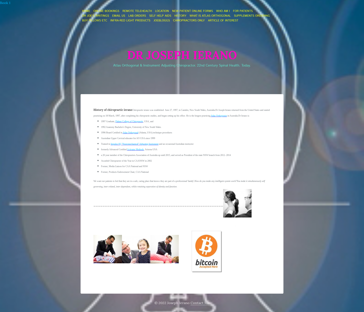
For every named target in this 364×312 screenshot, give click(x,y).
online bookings (106, 11)
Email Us (118, 16)
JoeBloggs (162, 21)
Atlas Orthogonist (219, 115)
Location (162, 11)
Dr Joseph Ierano (182, 55)
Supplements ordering (252, 16)
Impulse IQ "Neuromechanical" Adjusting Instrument (134, 144)
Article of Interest (223, 21)
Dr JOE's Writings (95, 16)
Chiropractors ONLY (189, 21)
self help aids (160, 16)
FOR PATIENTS (243, 11)
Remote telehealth (137, 11)
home (86, 11)
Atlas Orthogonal (130, 132)
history (180, 16)
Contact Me (200, 303)
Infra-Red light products (130, 21)
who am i (223, 11)
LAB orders (137, 16)
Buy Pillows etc (94, 21)
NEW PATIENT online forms (192, 11)
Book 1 (5, 3)
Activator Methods (135, 149)
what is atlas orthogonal (210, 16)
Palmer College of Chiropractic (129, 121)
